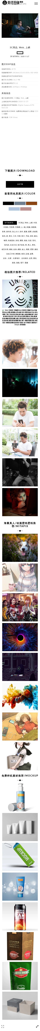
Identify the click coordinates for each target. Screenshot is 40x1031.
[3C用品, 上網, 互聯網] (20, 353)
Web (26, 223)
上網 (31, 223)
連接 (13, 263)
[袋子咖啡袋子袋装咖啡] (20, 976)
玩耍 (30, 240)
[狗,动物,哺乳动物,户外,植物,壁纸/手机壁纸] (20, 548)
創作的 (8, 231)
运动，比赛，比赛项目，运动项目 (15, 258)
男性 (33, 245)
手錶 (27, 236)
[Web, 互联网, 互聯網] (20, 323)
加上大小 (15, 231)
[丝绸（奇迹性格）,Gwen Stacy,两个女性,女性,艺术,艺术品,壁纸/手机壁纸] (20, 607)
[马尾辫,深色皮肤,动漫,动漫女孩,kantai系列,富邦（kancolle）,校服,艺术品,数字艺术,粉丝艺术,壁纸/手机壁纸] (20, 756)
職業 (27, 249)
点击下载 (20, 184)
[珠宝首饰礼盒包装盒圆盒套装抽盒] (20, 1006)
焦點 (25, 240)
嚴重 (30, 231)
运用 (30, 258)
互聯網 (17, 227)
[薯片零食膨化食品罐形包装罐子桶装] (20, 857)
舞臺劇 (18, 254)
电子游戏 (21, 245)
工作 (14, 236)
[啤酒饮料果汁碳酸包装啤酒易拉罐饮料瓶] (20, 916)
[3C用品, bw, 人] (20, 472)
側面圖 (33, 227)
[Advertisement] (20, 143)
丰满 (35, 223)
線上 (23, 249)
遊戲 (18, 263)
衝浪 (23, 254)
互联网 (11, 227)
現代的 (6, 245)
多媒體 (34, 231)
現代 (34, 240)
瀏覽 (21, 240)
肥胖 (32, 249)
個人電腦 (27, 227)
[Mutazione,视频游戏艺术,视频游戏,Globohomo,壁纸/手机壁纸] (20, 667)
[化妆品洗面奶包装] (20, 827)
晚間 (5, 240)
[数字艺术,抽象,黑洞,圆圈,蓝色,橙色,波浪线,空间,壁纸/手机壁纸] (20, 637)
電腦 (26, 263)
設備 (27, 254)
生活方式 (13, 245)
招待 (31, 236)
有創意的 (11, 240)
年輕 (19, 236)
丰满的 (5, 227)
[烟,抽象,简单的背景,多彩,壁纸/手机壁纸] (20, 697)
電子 (22, 263)
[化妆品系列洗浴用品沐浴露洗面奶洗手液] (20, 797)
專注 (10, 236)
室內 (3, 236)
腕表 (36, 249)
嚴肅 (25, 231)
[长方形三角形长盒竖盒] (20, 946)
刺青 (3, 231)
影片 (23, 236)
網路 (19, 249)
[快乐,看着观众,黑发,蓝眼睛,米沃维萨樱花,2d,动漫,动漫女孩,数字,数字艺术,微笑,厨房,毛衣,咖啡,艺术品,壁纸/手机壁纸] (20, 578)
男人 (29, 245)
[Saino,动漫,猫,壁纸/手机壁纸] (20, 726)
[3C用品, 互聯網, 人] (20, 383)
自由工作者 (10, 254)
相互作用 (5, 249)
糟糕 (11, 249)
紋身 (15, 249)
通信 (35, 258)
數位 (36, 236)
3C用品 (21, 223)
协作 (21, 231)
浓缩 (17, 240)
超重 (31, 254)
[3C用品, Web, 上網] (20, 294)
